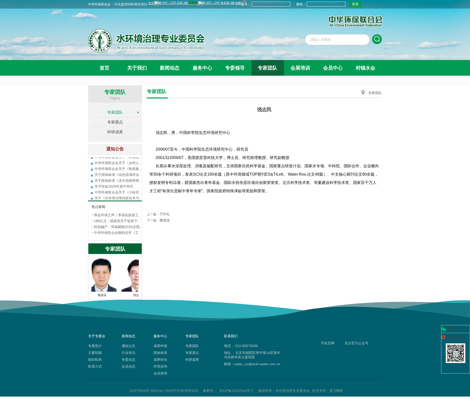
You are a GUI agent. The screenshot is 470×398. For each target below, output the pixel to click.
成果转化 (160, 360)
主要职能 (95, 353)
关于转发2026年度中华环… (115, 189)
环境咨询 (160, 366)
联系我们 (231, 336)
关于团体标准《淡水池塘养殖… (118, 183)
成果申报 (160, 346)
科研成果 (115, 132)
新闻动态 (169, 68)
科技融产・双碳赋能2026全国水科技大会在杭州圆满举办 (137, 227)
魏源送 (98, 295)
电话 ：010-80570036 (241, 346)
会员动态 (128, 366)
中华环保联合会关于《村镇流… (118, 160)
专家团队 (267, 68)
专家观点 (115, 122)
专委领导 (235, 68)
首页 (104, 68)
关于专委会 (96, 336)
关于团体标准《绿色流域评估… (118, 178)
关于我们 (137, 68)
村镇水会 (365, 68)
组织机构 (95, 360)
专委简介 (95, 346)
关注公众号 (455, 337)
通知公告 (128, 346)
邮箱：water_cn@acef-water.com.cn (252, 364)
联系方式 (95, 366)
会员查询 (160, 373)
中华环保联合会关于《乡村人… (118, 166)
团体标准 (160, 353)
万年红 (165, 214)
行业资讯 (128, 353)
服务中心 (202, 68)
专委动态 (128, 360)
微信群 (452, 329)
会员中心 (333, 68)
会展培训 (300, 68)
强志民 (133, 295)
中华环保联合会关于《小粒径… (118, 195)
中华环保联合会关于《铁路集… (118, 172)
